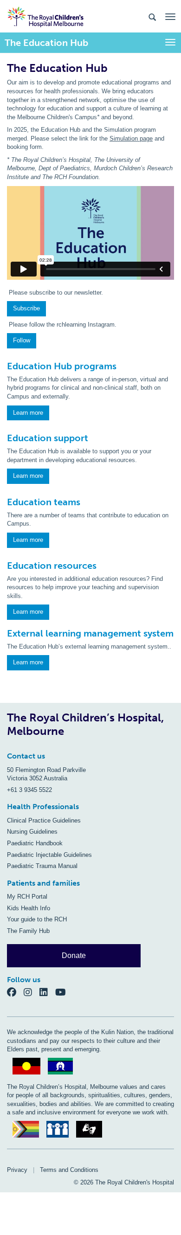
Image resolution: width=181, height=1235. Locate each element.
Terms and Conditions (69, 1169)
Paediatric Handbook (35, 843)
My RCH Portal (27, 896)
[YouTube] (63, 991)
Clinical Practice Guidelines (44, 820)
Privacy (17, 1169)
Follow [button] (21, 340)
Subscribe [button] (26, 308)
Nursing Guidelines (32, 831)
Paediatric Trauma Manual (42, 865)
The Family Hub (28, 930)
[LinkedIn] (47, 991)
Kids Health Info (28, 908)
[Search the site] (152, 16)
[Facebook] (15, 991)
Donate (74, 955)
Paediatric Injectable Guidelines (49, 854)
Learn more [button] (28, 412)
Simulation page (131, 138)
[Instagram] (31, 991)
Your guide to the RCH (37, 919)
